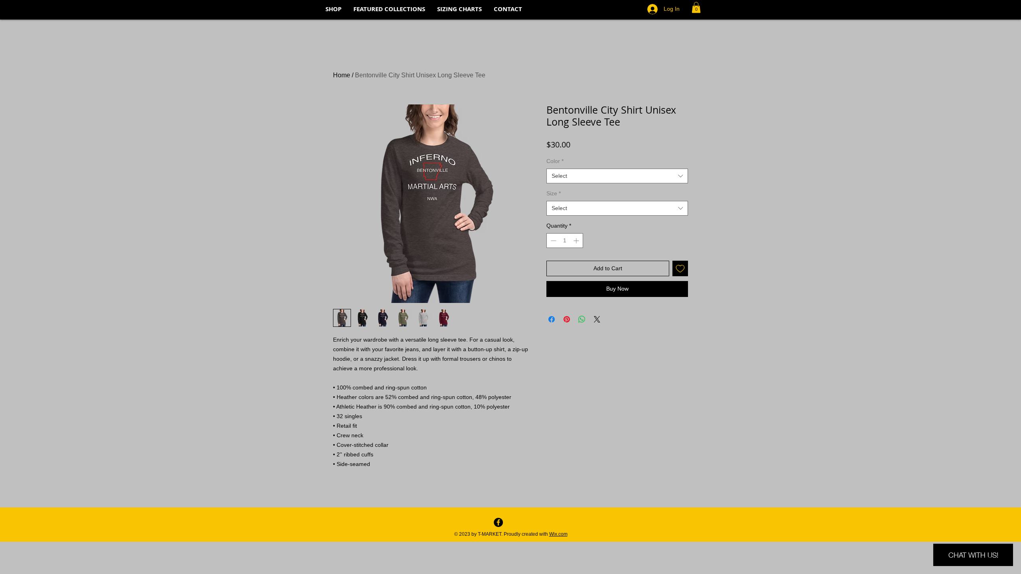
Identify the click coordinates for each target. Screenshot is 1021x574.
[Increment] (577, 241)
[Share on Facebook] (551, 319)
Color (555, 161)
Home (341, 75)
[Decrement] (553, 241)
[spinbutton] (565, 241)
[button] (696, 7)
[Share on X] (597, 319)
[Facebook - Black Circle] (498, 522)
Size (553, 193)
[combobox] (617, 176)
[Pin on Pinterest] (567, 319)
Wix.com (558, 534)
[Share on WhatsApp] (582, 319)
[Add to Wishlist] (680, 268)
